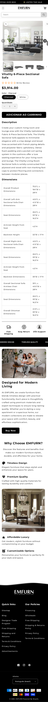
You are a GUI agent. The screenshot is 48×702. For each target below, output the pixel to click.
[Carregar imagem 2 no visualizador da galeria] (19, 67)
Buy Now (11, 430)
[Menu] (3, 8)
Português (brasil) (22, 681)
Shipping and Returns (8, 634)
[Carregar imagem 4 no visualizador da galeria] (40, 67)
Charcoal (8, 97)
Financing (30, 610)
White (23, 97)
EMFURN (19, 699)
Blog (4, 615)
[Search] (44, 14)
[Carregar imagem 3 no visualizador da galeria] (29, 67)
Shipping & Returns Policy (35, 627)
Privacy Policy (9, 646)
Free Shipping (9, 628)
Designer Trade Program (9, 622)
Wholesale (30, 615)
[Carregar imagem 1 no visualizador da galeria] (8, 67)
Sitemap (6, 610)
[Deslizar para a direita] (46, 66)
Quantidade (7, 103)
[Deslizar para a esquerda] (1, 66)
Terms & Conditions (11, 641)
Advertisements (10, 651)
